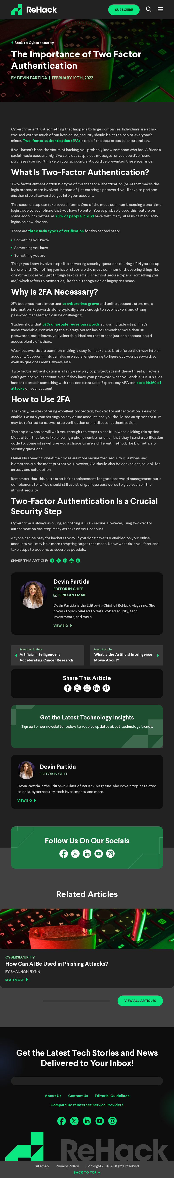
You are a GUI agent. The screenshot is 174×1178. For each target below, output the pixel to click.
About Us (53, 1096)
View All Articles (140, 1000)
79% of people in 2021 (74, 216)
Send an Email (72, 595)
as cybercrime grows (80, 304)
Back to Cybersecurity (34, 43)
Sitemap (42, 1166)
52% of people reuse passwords (71, 324)
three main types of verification (56, 231)
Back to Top (85, 1172)
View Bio (60, 625)
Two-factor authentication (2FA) (51, 141)
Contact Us (78, 1096)
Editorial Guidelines (112, 1096)
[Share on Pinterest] (78, 560)
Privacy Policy (67, 1166)
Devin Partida (32, 78)
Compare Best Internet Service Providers (87, 1105)
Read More (14, 980)
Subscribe (124, 9)
